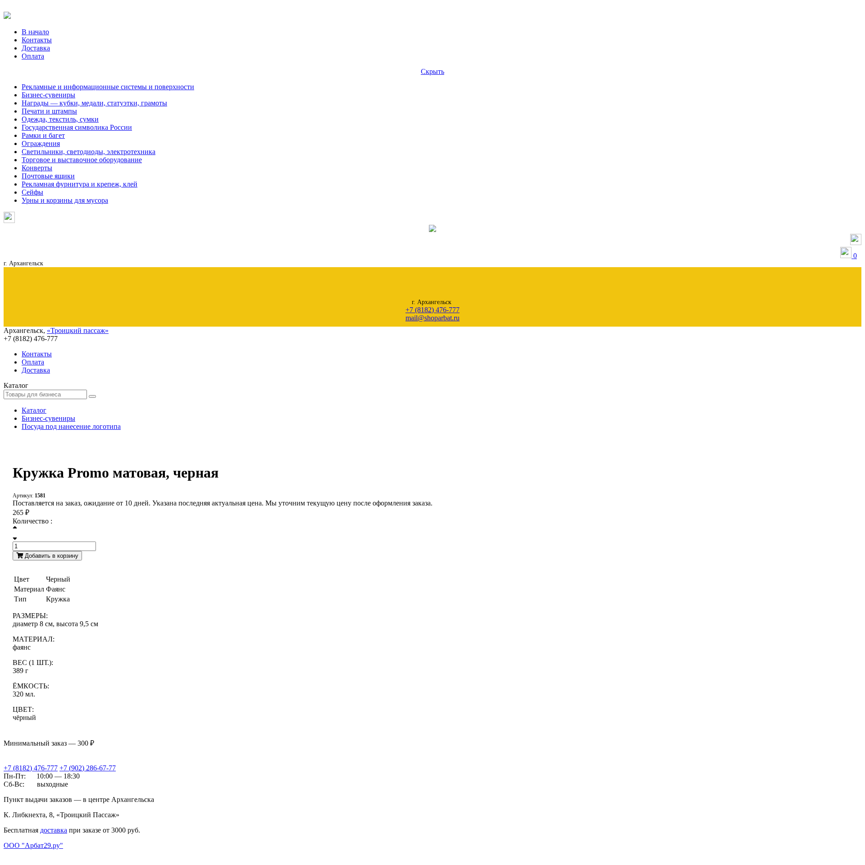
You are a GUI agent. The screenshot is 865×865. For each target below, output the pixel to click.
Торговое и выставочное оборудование (82, 160)
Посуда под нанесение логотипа (71, 426)
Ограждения (41, 143)
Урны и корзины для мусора (65, 200)
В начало (35, 32)
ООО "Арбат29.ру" (33, 845)
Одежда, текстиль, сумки (60, 119)
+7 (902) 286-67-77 (87, 768)
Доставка (36, 48)
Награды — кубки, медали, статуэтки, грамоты (94, 103)
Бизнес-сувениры (48, 95)
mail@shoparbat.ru (432, 318)
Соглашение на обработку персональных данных (50, 854)
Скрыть (432, 71)
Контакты (37, 40)
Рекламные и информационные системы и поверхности (108, 87)
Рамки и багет (43, 135)
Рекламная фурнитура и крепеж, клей (79, 184)
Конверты (37, 168)
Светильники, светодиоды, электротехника (88, 151)
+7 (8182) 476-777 (432, 310)
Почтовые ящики (48, 176)
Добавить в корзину (50, 555)
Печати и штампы (49, 111)
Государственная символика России (77, 127)
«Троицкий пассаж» (78, 330)
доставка (53, 830)
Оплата (33, 56)
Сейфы (32, 192)
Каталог (34, 410)
